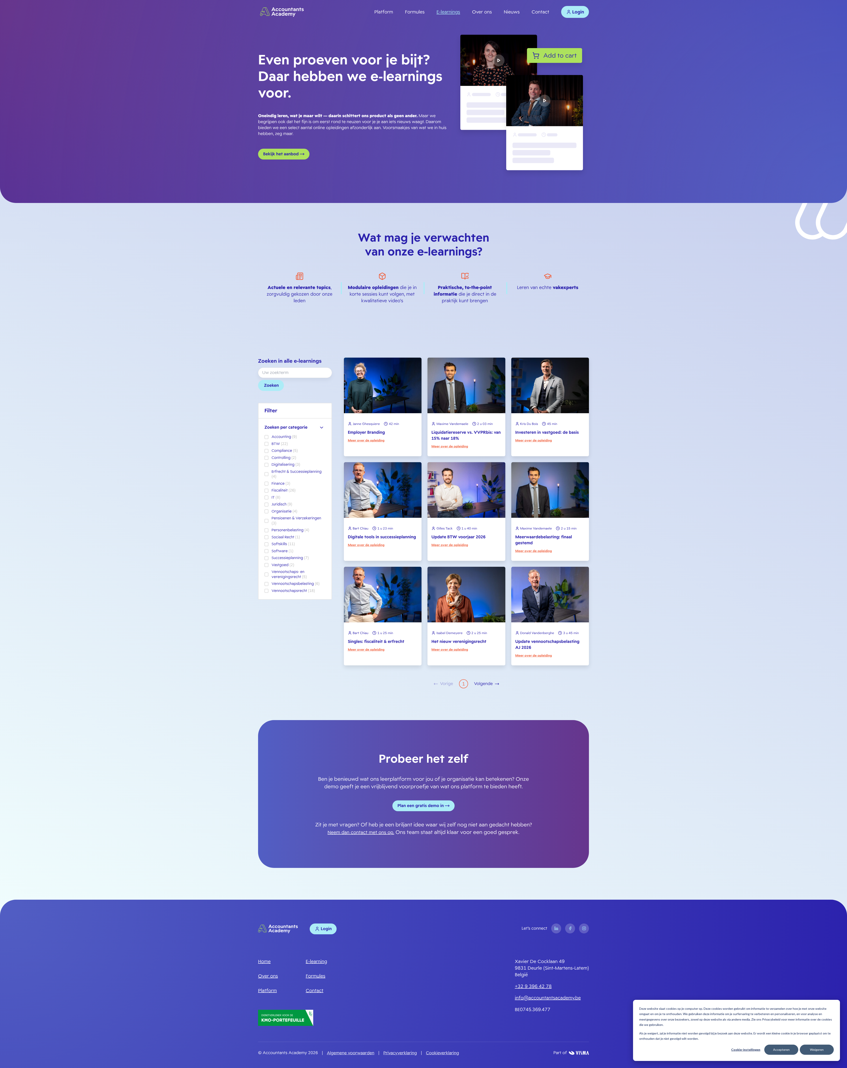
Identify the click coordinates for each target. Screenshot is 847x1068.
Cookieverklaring (442, 1053)
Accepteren (781, 1049)
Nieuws (512, 12)
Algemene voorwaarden (350, 1053)
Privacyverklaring (400, 1053)
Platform (383, 12)
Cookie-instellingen (745, 1049)
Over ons (482, 12)
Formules (415, 12)
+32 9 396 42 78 (533, 986)
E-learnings (448, 12)
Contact (540, 12)
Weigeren (817, 1049)
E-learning (316, 961)
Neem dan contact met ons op (360, 832)
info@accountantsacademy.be (548, 998)
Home (264, 961)
